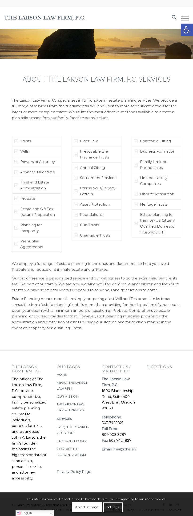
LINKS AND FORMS (71, 441)
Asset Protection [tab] (95, 204)
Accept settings (86, 507)
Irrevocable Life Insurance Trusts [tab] (94, 154)
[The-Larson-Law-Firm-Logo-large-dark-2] (45, 18)
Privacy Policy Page (74, 471)
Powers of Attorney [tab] (37, 161)
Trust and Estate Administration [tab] (34, 185)
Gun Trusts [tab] (89, 225)
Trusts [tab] (25, 141)
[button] (187, 30)
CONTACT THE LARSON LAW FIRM (71, 452)
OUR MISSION (67, 396)
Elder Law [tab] (89, 141)
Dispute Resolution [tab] (157, 194)
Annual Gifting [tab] (92, 167)
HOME (62, 374)
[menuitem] (171, 18)
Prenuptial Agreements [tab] (31, 244)
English (26, 513)
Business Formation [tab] (157, 151)
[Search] (171, 18)
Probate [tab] (27, 198)
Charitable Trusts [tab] (95, 235)
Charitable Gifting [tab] (155, 141)
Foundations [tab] (91, 214)
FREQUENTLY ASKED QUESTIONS (73, 430)
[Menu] (182, 18)
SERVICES (64, 418)
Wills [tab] (24, 151)
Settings (113, 507)
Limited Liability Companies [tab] (153, 180)
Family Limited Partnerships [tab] (153, 164)
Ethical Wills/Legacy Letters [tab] (97, 191)
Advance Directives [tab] (37, 172)
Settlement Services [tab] (98, 177)
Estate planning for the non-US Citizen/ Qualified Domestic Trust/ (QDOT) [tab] (157, 223)
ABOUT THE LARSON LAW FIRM (72, 385)
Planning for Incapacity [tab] (31, 228)
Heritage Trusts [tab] (153, 204)
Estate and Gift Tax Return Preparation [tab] (37, 212)
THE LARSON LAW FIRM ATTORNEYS (70, 407)
